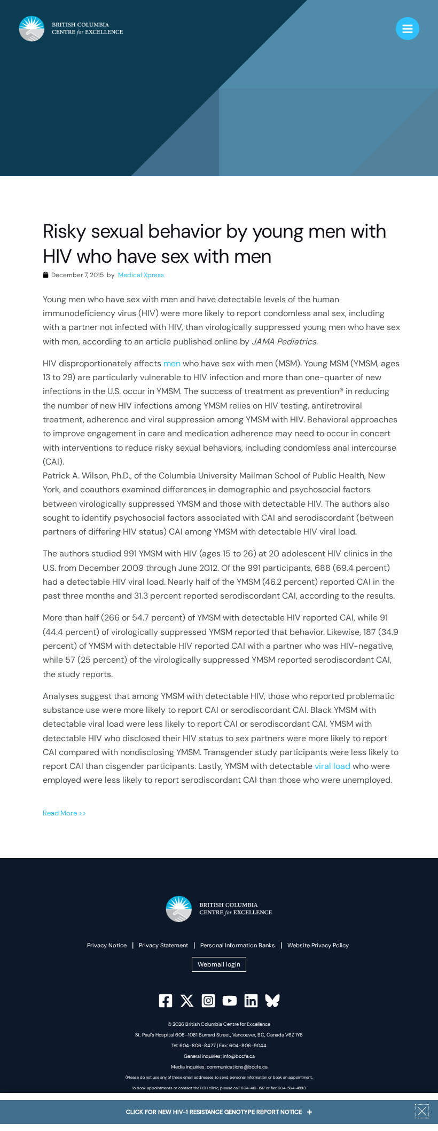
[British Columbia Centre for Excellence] (71, 28)
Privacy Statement (163, 945)
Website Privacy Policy (318, 945)
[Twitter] (186, 1000)
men (172, 363)
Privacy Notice (107, 945)
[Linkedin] (251, 1000)
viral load (332, 766)
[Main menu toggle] (407, 29)
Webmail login (219, 964)
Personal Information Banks (237, 945)
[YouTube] (229, 1000)
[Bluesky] (272, 1000)
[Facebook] (165, 1000)
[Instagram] (208, 1000)
